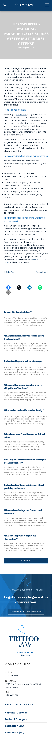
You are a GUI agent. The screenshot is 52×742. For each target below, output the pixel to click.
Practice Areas (19, 704)
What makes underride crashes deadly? (24, 410)
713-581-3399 (12, 675)
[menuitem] (26, 712)
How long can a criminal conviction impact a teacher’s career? (25, 461)
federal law (21, 114)
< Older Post (9, 272)
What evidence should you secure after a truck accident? (24, 337)
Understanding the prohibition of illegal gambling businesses (24, 486)
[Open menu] (47, 5)
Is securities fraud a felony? (18, 311)
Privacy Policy (25, 655)
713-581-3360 (12, 695)
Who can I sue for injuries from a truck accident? (23, 512)
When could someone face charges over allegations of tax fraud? (23, 386)
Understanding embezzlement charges (23, 361)
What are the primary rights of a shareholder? (20, 537)
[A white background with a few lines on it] (5, 6)
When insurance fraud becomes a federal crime (24, 436)
